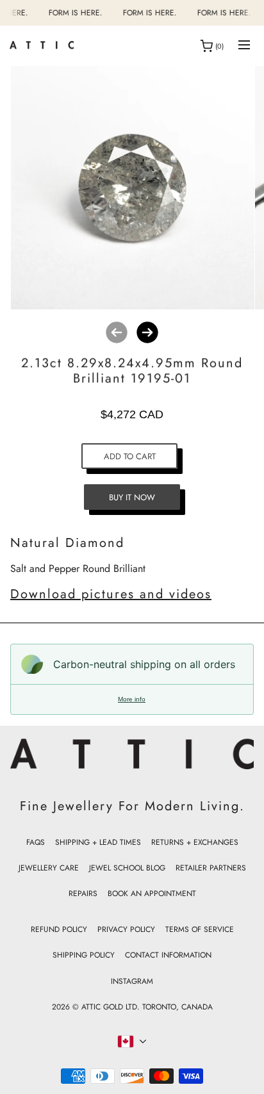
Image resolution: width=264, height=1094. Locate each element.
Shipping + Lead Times (98, 842)
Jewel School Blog (127, 868)
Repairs (83, 893)
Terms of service (199, 929)
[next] (147, 332)
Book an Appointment (152, 893)
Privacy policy (126, 929)
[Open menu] (244, 46)
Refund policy (59, 929)
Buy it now (132, 497)
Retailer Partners (211, 868)
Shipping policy (84, 955)
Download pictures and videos (110, 594)
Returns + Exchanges (194, 842)
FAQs (35, 842)
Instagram (132, 981)
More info (131, 699)
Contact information (168, 955)
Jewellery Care (49, 868)
